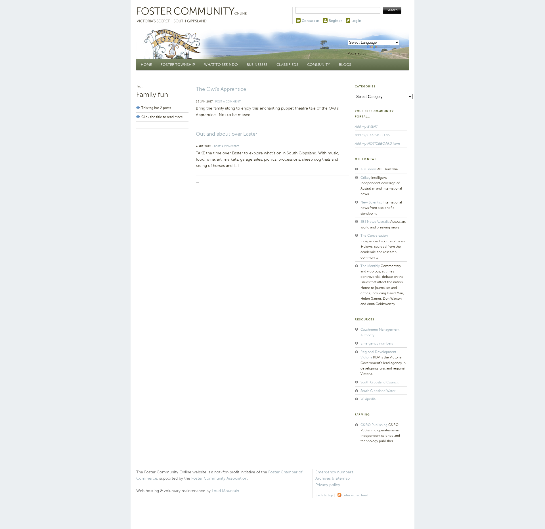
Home (146, 64)
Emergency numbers (376, 343)
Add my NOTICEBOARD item (377, 144)
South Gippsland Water (377, 391)
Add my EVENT (366, 127)
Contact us (310, 21)
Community (318, 64)
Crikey (365, 178)
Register (335, 21)
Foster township (178, 64)
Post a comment (228, 101)
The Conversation (374, 236)
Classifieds (287, 64)
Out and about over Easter (226, 134)
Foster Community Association (219, 478)
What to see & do (221, 64)
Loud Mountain (225, 490)
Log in (356, 21)
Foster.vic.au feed (354, 495)
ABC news (368, 169)
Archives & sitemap (332, 478)
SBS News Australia (374, 222)
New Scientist (371, 202)
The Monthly (370, 266)
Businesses (257, 64)
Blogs (345, 64)
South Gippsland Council (379, 382)
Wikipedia (368, 399)
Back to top (324, 495)
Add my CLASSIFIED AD (372, 135)
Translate (385, 53)
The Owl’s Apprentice (221, 89)
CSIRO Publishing (373, 425)
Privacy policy (327, 484)
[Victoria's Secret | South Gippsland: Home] (193, 15)
